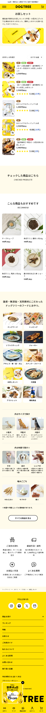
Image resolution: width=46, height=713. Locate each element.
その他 (24, 589)
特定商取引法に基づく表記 (11, 676)
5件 (36, 110)
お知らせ (5, 636)
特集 (4, 629)
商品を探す (6, 616)
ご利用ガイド (7, 642)
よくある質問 (7, 655)
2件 (36, 151)
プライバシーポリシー (10, 680)
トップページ (6, 589)
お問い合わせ (7, 662)
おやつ (16, 589)
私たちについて (8, 649)
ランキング (6, 623)
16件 (37, 129)
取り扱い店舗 (7, 668)
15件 (37, 93)
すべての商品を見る (23, 518)
